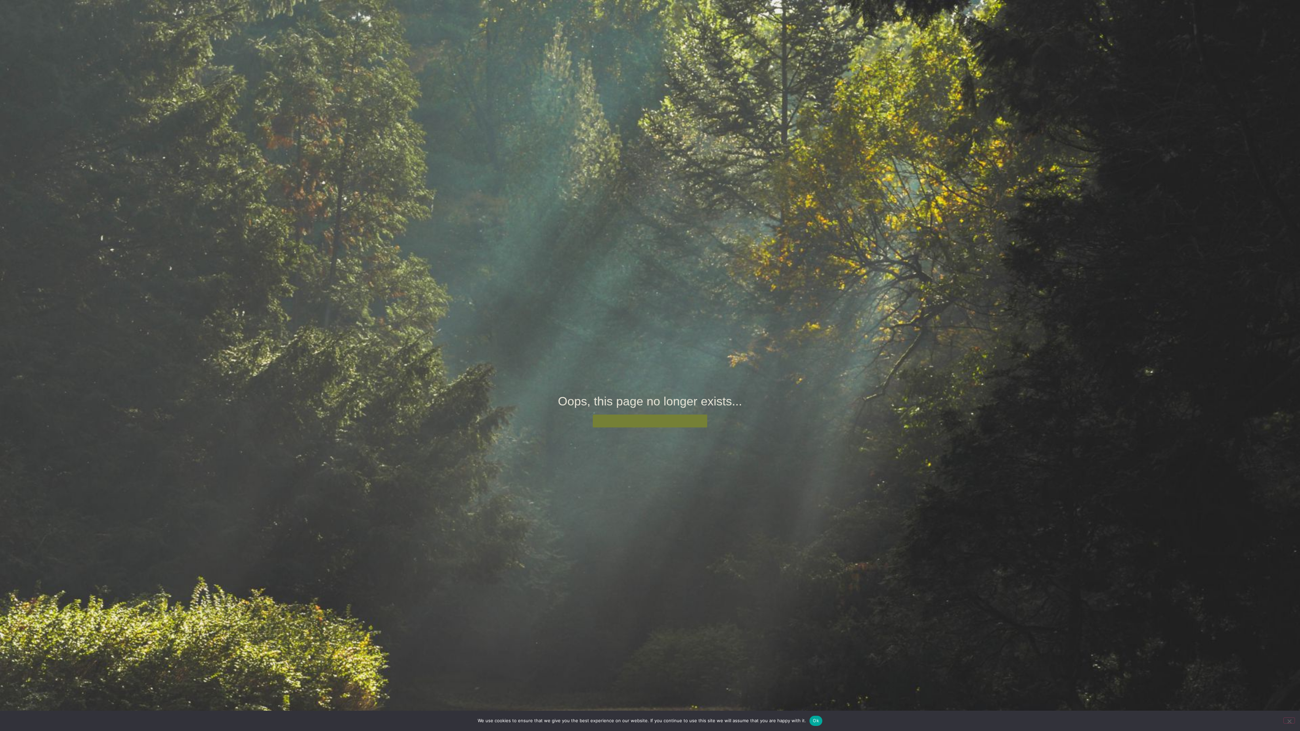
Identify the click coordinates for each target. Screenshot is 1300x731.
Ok (816, 720)
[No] (1289, 720)
